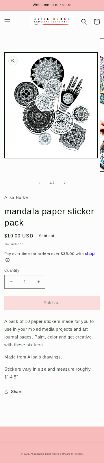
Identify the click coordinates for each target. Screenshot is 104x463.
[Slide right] (64, 182)
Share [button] (17, 391)
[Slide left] (39, 182)
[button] (7, 21)
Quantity (11, 270)
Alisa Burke (37, 453)
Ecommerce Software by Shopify (64, 453)
